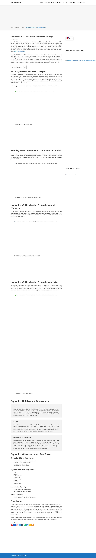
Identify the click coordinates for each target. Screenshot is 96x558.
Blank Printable (16, 2)
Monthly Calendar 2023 (19, 51)
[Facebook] (14, 525)
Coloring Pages (80, 2)
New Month (65, 2)
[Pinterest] (12, 525)
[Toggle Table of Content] (23, 67)
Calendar (47, 2)
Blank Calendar (55, 2)
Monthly (22, 27)
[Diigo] (27, 525)
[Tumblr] (22, 525)
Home (41, 2)
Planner (72, 2)
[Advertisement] (48, 17)
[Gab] (25, 525)
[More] (32, 525)
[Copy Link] (30, 525)
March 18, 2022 (15, 39)
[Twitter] (20, 525)
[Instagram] (17, 525)
